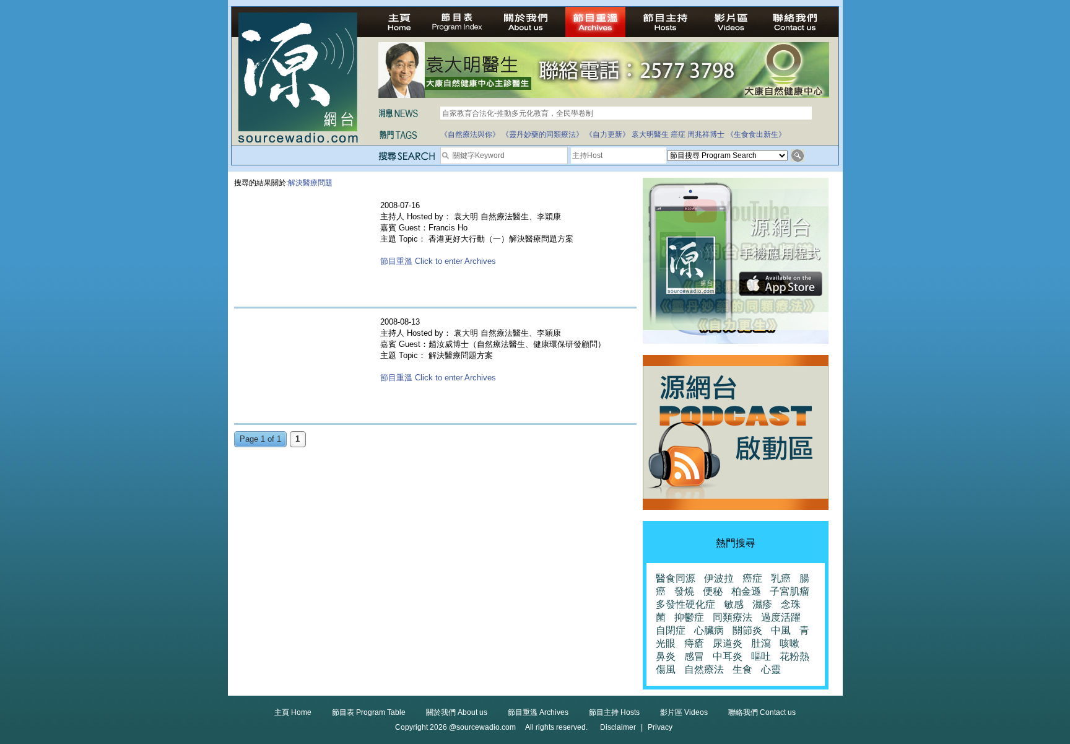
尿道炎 (727, 643)
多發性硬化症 (685, 604)
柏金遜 (746, 591)
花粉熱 (794, 656)
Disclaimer (618, 727)
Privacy (660, 727)
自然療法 (704, 669)
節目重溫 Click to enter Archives (438, 261)
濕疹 (762, 604)
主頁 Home (292, 712)
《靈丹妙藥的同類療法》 (542, 134)
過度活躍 (781, 617)
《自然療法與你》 (470, 134)
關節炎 (747, 630)
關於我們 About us (456, 712)
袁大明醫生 (650, 134)
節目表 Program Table (369, 712)
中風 (781, 630)
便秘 (713, 591)
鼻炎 (666, 656)
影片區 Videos (684, 712)
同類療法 (732, 617)
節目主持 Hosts (614, 712)
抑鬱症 (689, 617)
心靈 (771, 669)
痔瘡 (694, 643)
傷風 (666, 669)
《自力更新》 (607, 134)
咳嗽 (789, 643)
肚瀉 (761, 643)
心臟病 (709, 630)
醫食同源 (675, 578)
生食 (742, 669)
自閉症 (670, 630)
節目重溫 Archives (538, 712)
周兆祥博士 (705, 134)
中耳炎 (727, 656)
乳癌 (781, 578)
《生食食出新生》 (756, 134)
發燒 (684, 591)
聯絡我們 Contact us (762, 712)
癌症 (678, 134)
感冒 (694, 656)
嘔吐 (761, 656)
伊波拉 (719, 578)
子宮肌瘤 (789, 591)
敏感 (734, 604)
